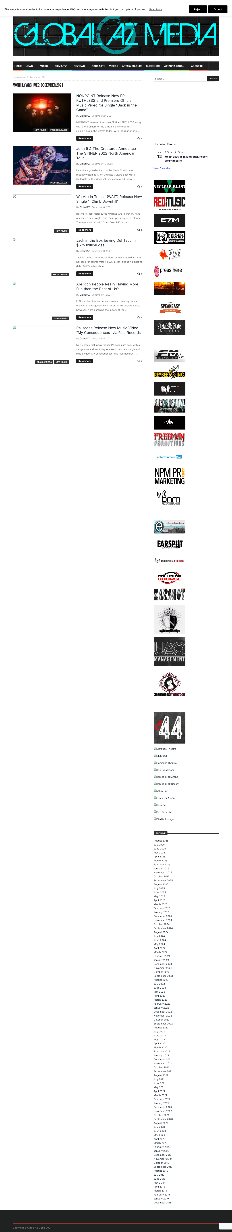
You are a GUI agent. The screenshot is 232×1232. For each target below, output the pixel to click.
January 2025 (161, 912)
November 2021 (163, 1063)
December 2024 (163, 916)
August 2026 (161, 840)
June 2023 (160, 987)
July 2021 (159, 1079)
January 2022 (161, 1055)
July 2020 (159, 1127)
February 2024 (162, 956)
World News (60, 318)
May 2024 (159, 944)
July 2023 (159, 983)
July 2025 (159, 888)
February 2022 (162, 1051)
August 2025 (161, 884)
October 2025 (161, 876)
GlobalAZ (85, 115)
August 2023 (161, 979)
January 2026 (161, 868)
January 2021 (161, 1103)
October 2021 (161, 1067)
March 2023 (160, 999)
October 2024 (161, 924)
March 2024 (160, 952)
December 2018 (162, 1202)
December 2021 (162, 1059)
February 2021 (162, 1099)
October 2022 (161, 1019)
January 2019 (161, 1198)
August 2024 (161, 932)
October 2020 (161, 1115)
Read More (155, 9)
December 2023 (163, 963)
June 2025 (160, 892)
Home (15, 77)
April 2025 (159, 900)
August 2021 (161, 1075)
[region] (116, 8)
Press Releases (58, 130)
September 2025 (163, 880)
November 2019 (163, 1158)
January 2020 (161, 1150)
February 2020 (162, 1146)
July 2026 (159, 844)
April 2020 (159, 1138)
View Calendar (162, 168)
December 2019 (162, 1154)
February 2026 (162, 864)
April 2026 (159, 856)
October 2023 (161, 971)
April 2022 (159, 1043)
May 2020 (159, 1134)
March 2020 (160, 1142)
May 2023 (159, 991)
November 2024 (163, 920)
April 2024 (159, 948)
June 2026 (160, 848)
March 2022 (160, 1047)
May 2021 (159, 1087)
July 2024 (159, 936)
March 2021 (160, 1095)
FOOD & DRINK (60, 274)
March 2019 (160, 1190)
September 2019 (163, 1166)
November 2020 (163, 1111)
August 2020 (161, 1123)
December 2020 (163, 1107)
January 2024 (161, 959)
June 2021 (159, 1083)
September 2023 (163, 975)
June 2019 (159, 1178)
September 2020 (163, 1119)
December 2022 (163, 1011)
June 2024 (160, 940)
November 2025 (163, 872)
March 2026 (160, 860)
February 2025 (162, 908)
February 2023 (162, 1003)
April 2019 (159, 1186)
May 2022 (159, 1039)
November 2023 (163, 967)
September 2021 (163, 1071)
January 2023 (161, 1007)
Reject (198, 9)
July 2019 (159, 1174)
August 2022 (161, 1027)
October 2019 (161, 1162)
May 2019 (159, 1182)
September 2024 (163, 928)
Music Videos (44, 362)
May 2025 (159, 896)
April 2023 (159, 995)
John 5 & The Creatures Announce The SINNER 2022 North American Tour (106, 153)
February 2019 (162, 1194)
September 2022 (163, 1023)
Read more (84, 138)
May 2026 (159, 852)
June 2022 (160, 1035)
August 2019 (161, 1170)
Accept (218, 9)
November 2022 (163, 1015)
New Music (40, 130)
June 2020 (160, 1130)
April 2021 (159, 1091)
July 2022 (159, 1031)
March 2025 (160, 904)
